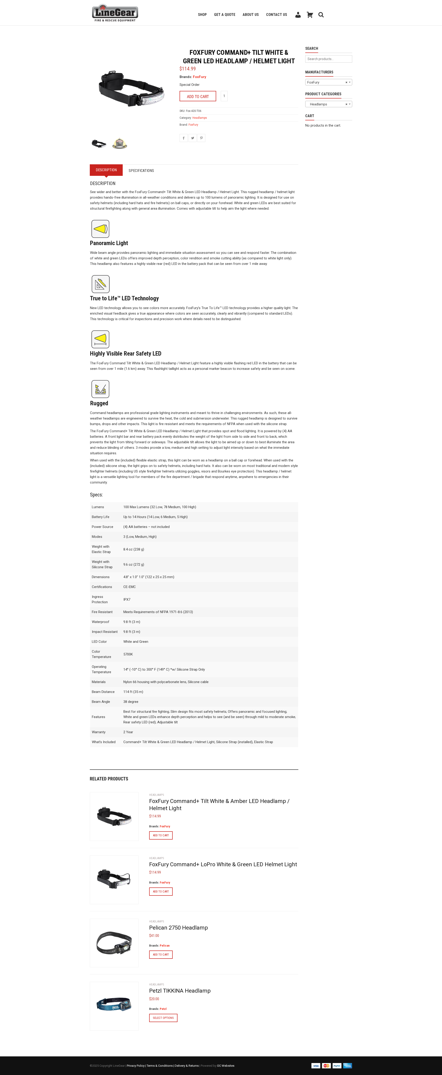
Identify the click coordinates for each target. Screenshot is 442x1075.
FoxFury (199, 77)
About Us (251, 14)
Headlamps (199, 117)
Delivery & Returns (187, 1065)
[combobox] (328, 82)
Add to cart (198, 96)
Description (106, 170)
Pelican (165, 945)
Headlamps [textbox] (327, 104)
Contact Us (276, 14)
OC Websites (225, 1065)
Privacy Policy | (137, 1065)
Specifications (141, 170)
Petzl (163, 1009)
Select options (163, 1018)
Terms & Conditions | (161, 1065)
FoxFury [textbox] (327, 82)
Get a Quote (224, 14)
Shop (202, 14)
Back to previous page (112, 31)
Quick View (102, 834)
